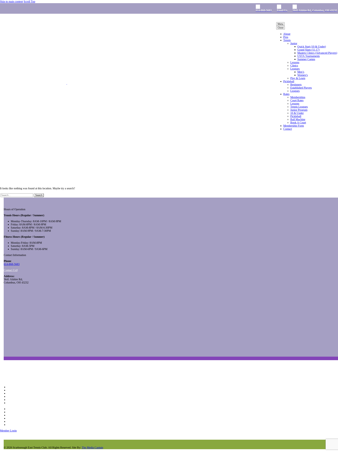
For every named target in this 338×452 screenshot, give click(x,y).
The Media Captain (92, 447)
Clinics (294, 65)
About (286, 33)
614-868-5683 (12, 264)
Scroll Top (29, 1)
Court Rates (296, 100)
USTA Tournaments (308, 56)
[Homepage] (45, 83)
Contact (287, 128)
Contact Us (11, 270)
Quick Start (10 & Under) (311, 46)
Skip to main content (11, 1)
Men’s (300, 71)
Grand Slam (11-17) (308, 49)
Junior (293, 43)
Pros (285, 37)
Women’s (302, 75)
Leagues (295, 68)
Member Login (8, 430)
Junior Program (298, 109)
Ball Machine (297, 119)
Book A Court (298, 122)
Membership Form (293, 125)
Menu (280, 24)
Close (280, 27)
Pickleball (288, 81)
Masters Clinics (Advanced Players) (317, 52)
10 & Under (297, 113)
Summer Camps (306, 59)
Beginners (296, 84)
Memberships (297, 97)
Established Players (301, 87)
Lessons (294, 62)
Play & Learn (297, 78)
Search (38, 195)
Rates (286, 94)
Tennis (287, 40)
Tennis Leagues (299, 106)
